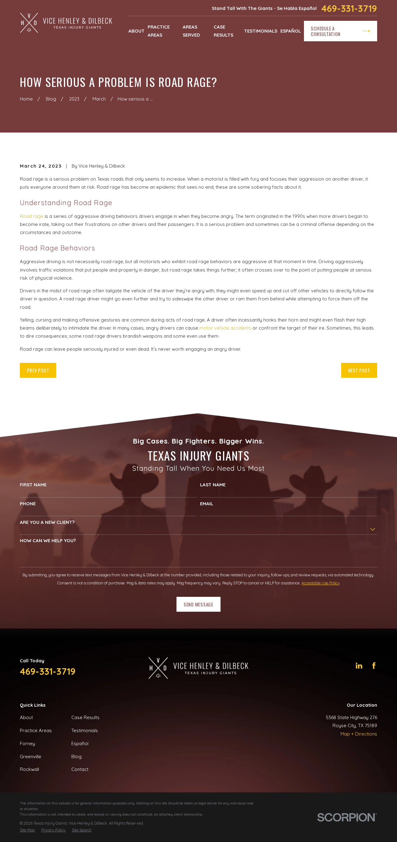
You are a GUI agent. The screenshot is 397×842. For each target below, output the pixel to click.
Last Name (212, 485)
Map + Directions (359, 734)
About (26, 717)
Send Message (198, 604)
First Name (33, 485)
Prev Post (38, 370)
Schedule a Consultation (325, 31)
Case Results (85, 717)
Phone (28, 504)
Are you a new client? (47, 522)
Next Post (359, 370)
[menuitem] (27, 830)
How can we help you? (48, 540)
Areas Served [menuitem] (191, 31)
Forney (27, 743)
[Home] (66, 23)
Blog (76, 756)
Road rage (31, 216)
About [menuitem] (136, 31)
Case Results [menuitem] (223, 31)
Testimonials (84, 730)
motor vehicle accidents (225, 328)
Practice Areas (36, 730)
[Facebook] (374, 665)
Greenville (30, 756)
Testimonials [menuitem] (260, 31)
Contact (79, 769)
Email (206, 504)
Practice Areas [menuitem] (159, 31)
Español (79, 743)
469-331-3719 (349, 8)
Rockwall (29, 769)
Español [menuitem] (290, 31)
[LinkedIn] (359, 665)
